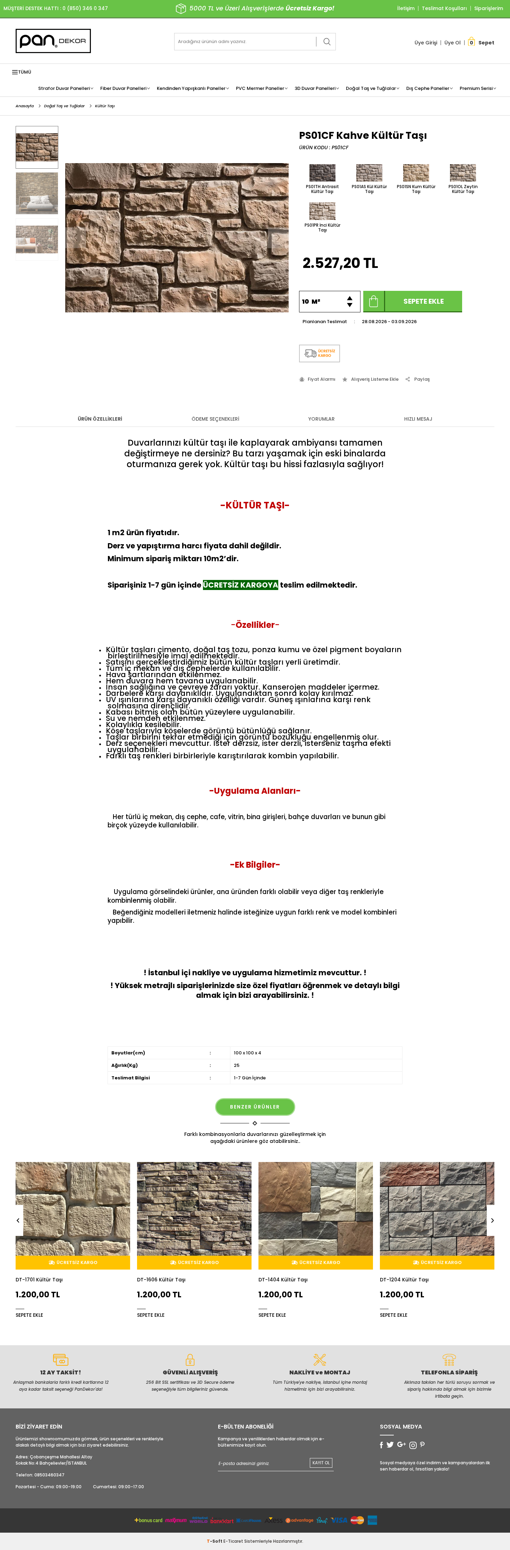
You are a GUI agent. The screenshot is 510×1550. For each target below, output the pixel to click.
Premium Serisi (476, 88)
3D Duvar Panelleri (315, 88)
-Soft (215, 1541)
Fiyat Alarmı (321, 379)
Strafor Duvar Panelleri (64, 88)
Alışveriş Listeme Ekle (375, 379)
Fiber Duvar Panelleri (123, 88)
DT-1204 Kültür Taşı (282, 1280)
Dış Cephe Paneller (427, 88)
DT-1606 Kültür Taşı (40, 1280)
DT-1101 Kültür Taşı (403, 1280)
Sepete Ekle (423, 301)
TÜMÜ (24, 72)
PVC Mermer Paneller (260, 88)
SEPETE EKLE (29, 1314)
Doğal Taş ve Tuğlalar (371, 88)
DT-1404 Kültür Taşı (161, 1280)
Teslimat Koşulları (444, 8)
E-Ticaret (233, 1541)
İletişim (406, 8)
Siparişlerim (488, 8)
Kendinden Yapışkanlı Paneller (191, 88)
